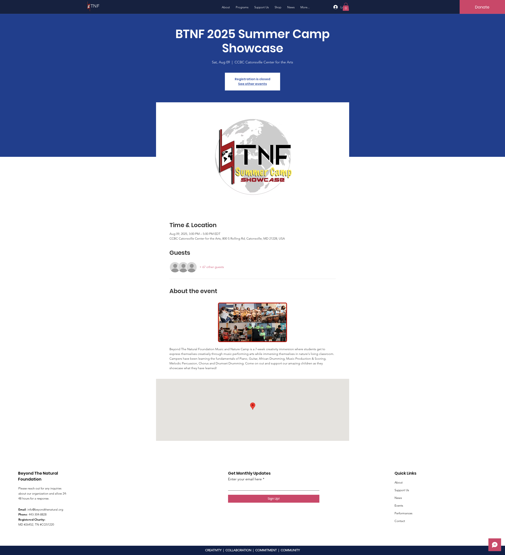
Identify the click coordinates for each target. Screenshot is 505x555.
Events (399, 505)
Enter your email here (245, 479)
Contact (400, 521)
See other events (252, 84)
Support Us (402, 490)
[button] (345, 7)
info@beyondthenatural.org (45, 509)
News (398, 498)
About (399, 482)
